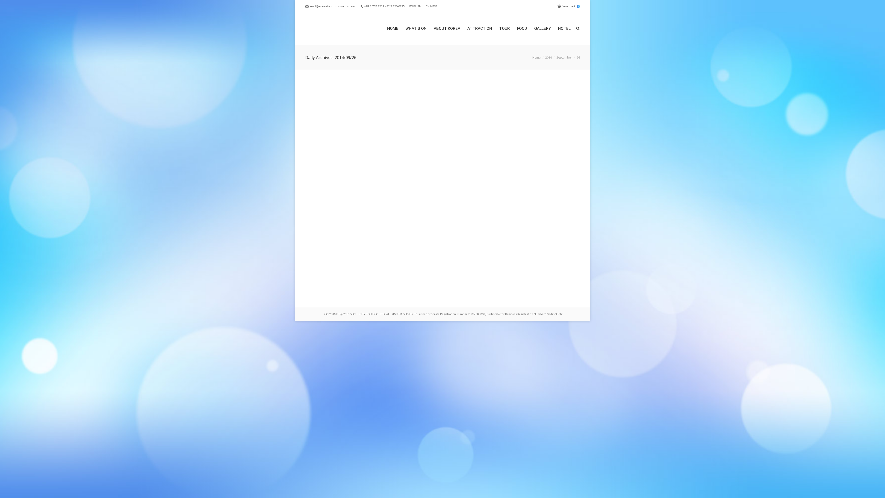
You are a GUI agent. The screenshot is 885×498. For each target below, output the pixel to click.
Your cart (571, 6)
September (564, 57)
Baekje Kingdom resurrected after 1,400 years (356, 163)
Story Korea (364, 181)
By (398, 181)
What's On (380, 181)
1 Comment (337, 288)
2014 (548, 57)
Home (536, 57)
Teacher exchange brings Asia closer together (356, 270)
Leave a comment (341, 181)
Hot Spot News (358, 288)
